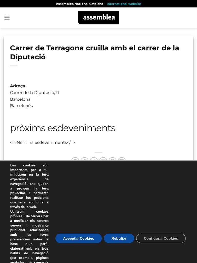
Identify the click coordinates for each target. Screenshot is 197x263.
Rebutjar (119, 238)
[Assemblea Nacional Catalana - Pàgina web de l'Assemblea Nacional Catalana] (98, 17)
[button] (7, 17)
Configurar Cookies (161, 238)
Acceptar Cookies (78, 238)
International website (124, 4)
